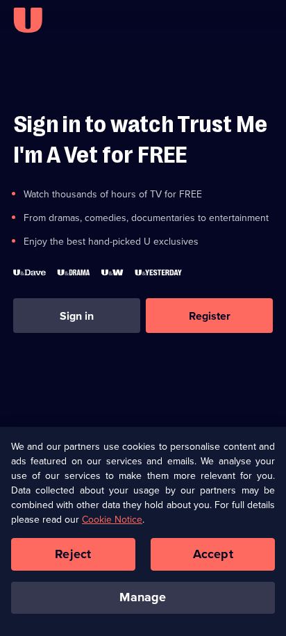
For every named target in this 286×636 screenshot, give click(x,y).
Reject (73, 554)
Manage (142, 597)
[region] (143, 531)
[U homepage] (27, 20)
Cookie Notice (112, 519)
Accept (213, 554)
